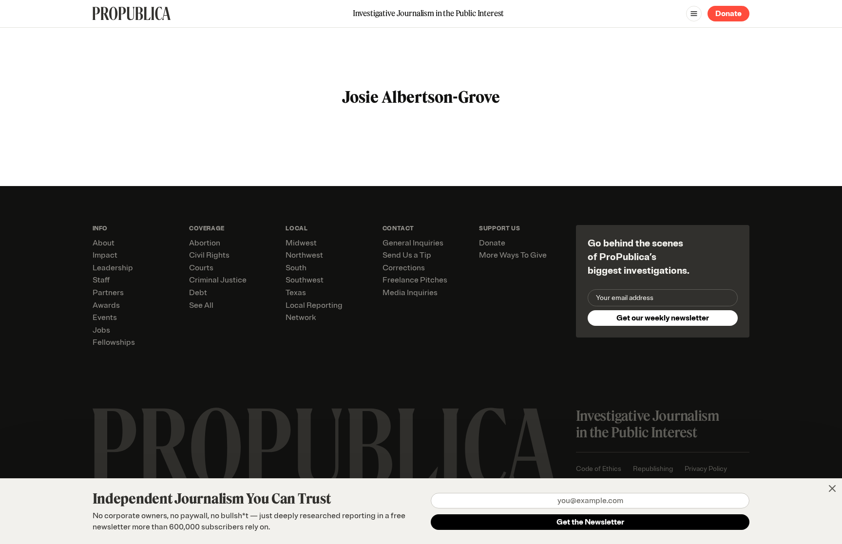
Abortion (204, 243)
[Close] (832, 488)
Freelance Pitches (415, 280)
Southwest (305, 280)
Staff (101, 280)
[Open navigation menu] (694, 13)
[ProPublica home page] (324, 447)
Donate (728, 14)
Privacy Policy (706, 469)
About (104, 243)
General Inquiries (413, 243)
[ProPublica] (132, 13)
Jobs (101, 330)
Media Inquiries (410, 293)
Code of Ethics (598, 469)
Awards (106, 305)
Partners (108, 293)
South (296, 268)
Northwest (304, 255)
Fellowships (114, 342)
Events (105, 317)
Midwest (301, 243)
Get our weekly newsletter (662, 318)
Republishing (653, 469)
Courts (201, 268)
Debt (198, 293)
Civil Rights (209, 255)
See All (201, 305)
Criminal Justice (218, 280)
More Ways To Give (513, 255)
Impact (105, 255)
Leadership (113, 268)
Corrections (404, 268)
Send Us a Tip (407, 255)
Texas (296, 293)
